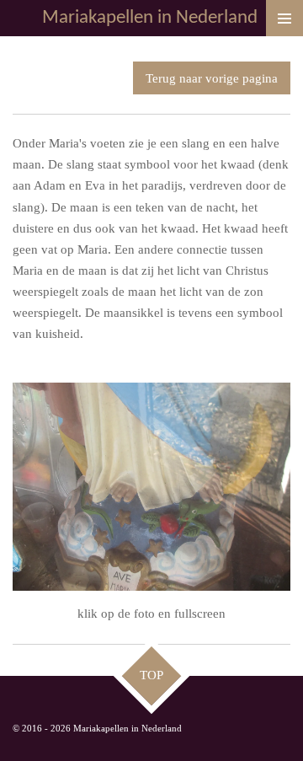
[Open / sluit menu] (284, 18)
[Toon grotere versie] (151, 487)
